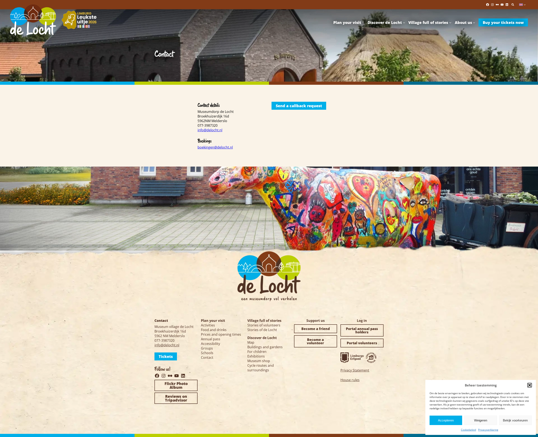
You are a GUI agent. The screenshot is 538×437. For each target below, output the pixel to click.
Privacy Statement (354, 370)
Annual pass (210, 339)
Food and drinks (214, 329)
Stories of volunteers (263, 325)
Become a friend (315, 328)
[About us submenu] (474, 22)
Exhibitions (256, 356)
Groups (207, 348)
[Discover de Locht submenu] (404, 22)
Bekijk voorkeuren (515, 420)
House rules (350, 380)
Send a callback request (299, 105)
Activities (208, 325)
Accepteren (446, 420)
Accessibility (210, 343)
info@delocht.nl (210, 130)
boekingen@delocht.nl (215, 147)
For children (256, 351)
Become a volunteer (315, 341)
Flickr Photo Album (176, 385)
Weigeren (480, 420)
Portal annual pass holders (362, 330)
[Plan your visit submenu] (363, 22)
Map (250, 342)
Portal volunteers (362, 343)
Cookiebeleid (468, 430)
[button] (529, 385)
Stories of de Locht (262, 329)
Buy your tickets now (503, 22)
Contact (207, 357)
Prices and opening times (221, 334)
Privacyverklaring (488, 430)
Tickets (166, 356)
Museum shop (258, 361)
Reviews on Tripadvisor (176, 398)
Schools (207, 353)
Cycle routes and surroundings (260, 367)
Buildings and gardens (265, 347)
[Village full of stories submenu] (450, 22)
